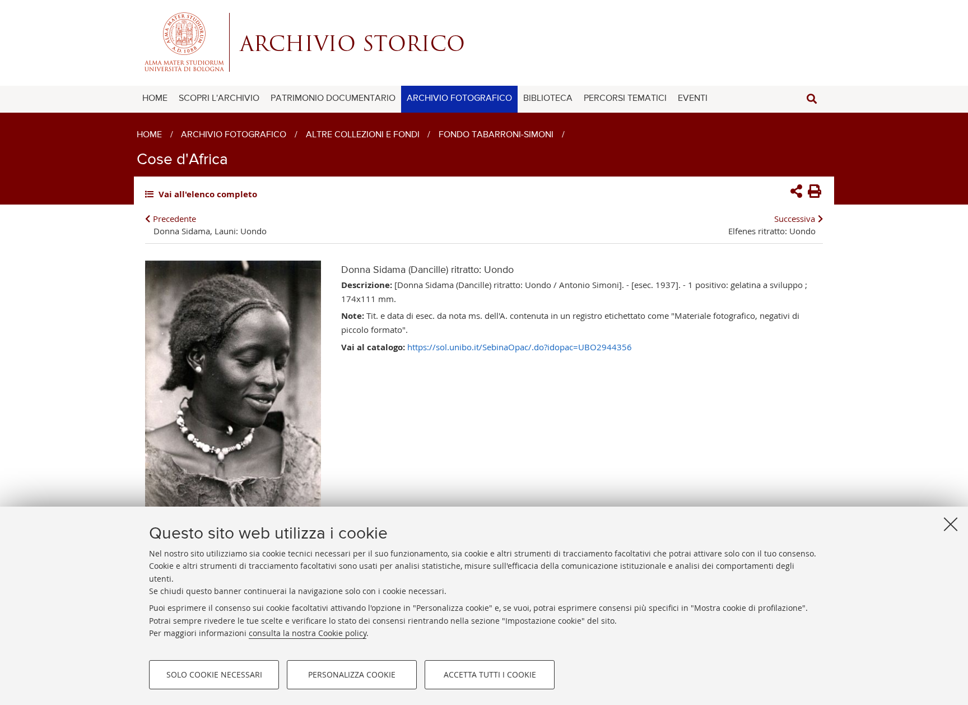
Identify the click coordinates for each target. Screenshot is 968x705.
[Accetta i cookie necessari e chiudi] (951, 524)
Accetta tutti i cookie (490, 674)
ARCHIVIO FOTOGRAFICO (459, 98)
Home (149, 135)
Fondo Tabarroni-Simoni (496, 135)
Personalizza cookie (351, 674)
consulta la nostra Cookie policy (307, 633)
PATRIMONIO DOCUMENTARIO (333, 98)
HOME (154, 98)
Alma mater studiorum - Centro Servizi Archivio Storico (484, 42)
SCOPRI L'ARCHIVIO (219, 98)
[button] (811, 99)
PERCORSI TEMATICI (625, 98)
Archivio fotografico (233, 135)
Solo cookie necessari (214, 674)
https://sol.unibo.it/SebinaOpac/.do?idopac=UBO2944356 (519, 346)
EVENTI (693, 98)
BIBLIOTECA (548, 98)
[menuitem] (155, 99)
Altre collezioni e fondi (363, 135)
